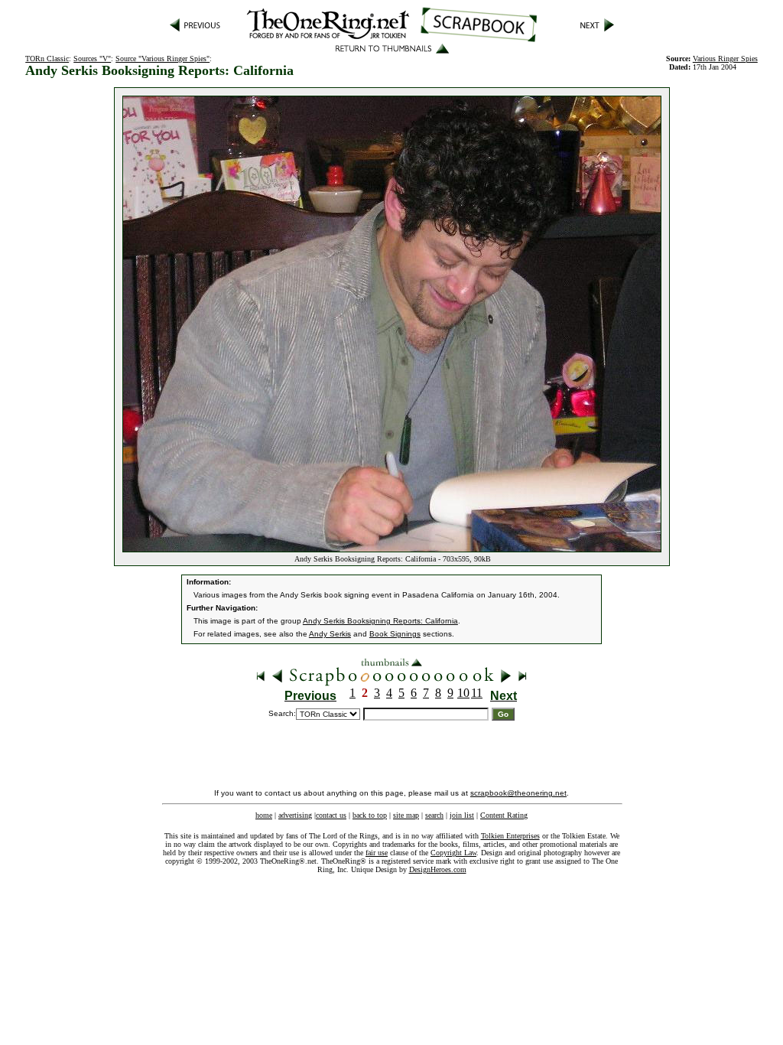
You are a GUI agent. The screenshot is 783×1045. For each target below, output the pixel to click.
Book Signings (395, 634)
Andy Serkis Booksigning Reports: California (380, 621)
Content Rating (504, 815)
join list (462, 815)
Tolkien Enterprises (510, 836)
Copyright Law (453, 852)
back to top (370, 815)
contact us (331, 815)
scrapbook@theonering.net (518, 793)
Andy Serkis (330, 634)
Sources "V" (92, 58)
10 (463, 692)
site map (406, 815)
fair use (377, 852)
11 (476, 692)
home (263, 815)
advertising (295, 815)
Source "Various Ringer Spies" (162, 58)
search (434, 815)
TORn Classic (47, 58)
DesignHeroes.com (437, 869)
